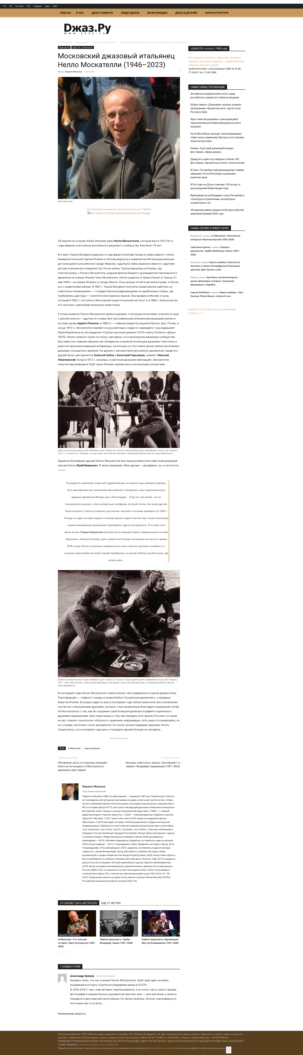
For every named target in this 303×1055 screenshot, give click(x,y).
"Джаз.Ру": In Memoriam (104, 42)
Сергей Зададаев (199, 292)
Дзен (47, 6)
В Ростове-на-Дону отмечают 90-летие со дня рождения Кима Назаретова (215, 186)
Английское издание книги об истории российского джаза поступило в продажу (214, 95)
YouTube (19, 6)
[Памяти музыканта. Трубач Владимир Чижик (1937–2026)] (119, 923)
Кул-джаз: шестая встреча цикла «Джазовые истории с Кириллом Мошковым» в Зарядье (214, 281)
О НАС (80, 12)
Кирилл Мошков (73, 71)
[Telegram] (85, 887)
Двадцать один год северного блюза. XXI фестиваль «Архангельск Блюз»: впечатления (217, 161)
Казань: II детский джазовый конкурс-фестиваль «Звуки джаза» (212, 150)
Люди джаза (82, 42)
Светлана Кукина (200, 247)
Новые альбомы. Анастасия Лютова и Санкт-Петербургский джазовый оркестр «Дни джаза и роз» (215, 266)
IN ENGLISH (112, 1044)
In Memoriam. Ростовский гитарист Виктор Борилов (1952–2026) (77, 943)
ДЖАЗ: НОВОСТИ (102, 12)
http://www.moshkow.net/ (94, 791)
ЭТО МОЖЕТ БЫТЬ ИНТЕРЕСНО (78, 903)
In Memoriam (74, 748)
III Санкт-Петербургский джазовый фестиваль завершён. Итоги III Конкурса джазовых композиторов (217, 174)
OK (10, 6)
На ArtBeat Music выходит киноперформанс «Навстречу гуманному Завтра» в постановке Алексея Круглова (217, 137)
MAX (55, 6)
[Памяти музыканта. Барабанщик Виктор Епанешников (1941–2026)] (161, 923)
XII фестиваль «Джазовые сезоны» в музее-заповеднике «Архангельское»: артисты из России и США (216, 108)
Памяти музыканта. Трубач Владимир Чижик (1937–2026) (215, 251)
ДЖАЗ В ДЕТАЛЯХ (186, 12)
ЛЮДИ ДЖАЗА (130, 12)
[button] (241, 13)
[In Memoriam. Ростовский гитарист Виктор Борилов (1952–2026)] (77, 923)
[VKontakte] (91, 887)
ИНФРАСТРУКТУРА (217, 12)
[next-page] (65, 953)
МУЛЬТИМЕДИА (157, 12)
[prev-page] (60, 953)
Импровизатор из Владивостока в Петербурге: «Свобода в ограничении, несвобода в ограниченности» (217, 199)
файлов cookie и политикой (161, 1048)
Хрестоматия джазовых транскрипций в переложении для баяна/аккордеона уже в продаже (215, 123)
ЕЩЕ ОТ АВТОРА (111, 903)
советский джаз (92, 748)
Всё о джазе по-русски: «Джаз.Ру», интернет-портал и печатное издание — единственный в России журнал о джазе (216, 61)
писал (61, 470)
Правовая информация (92, 1044)
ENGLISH (65, 12)
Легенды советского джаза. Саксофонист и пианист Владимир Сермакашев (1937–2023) (153, 764)
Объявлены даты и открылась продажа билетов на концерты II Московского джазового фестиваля (82, 766)
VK (5, 6)
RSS (28, 6)
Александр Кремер (82, 976)
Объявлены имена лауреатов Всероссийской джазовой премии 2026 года (217, 212)
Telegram (37, 6)
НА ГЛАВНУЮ (65, 42)
